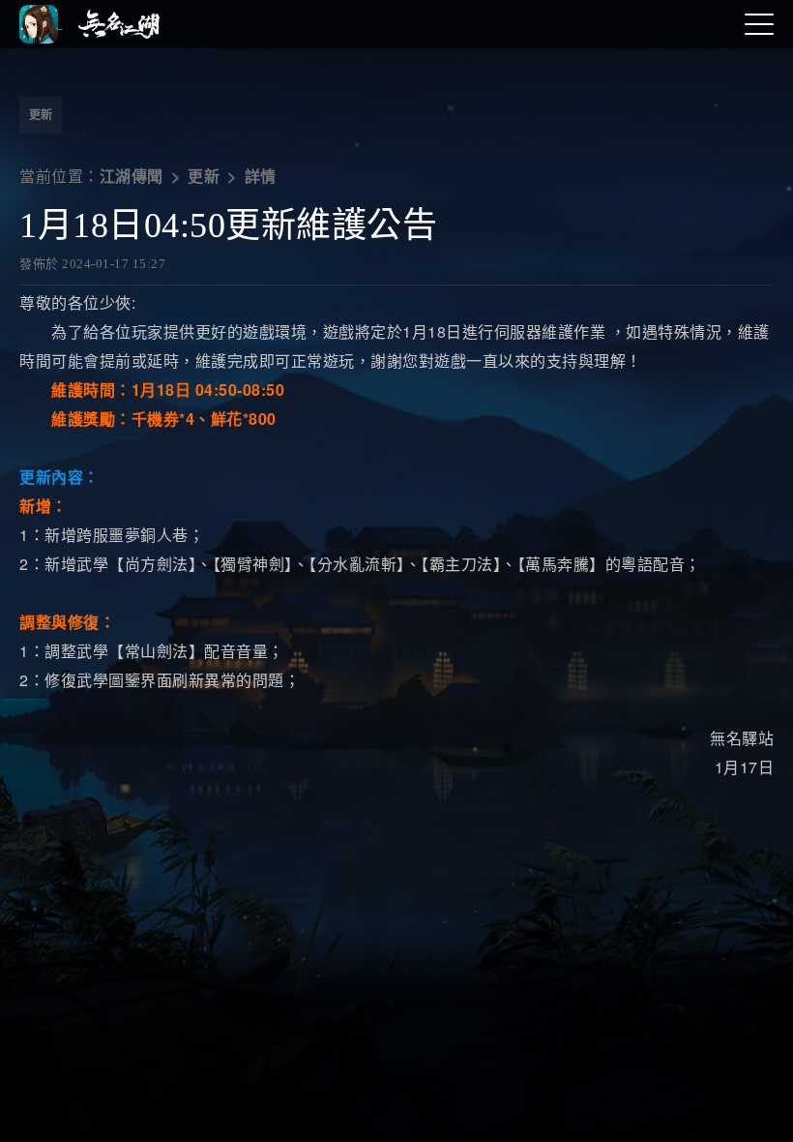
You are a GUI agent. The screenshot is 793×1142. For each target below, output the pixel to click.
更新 (40, 115)
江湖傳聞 (131, 176)
